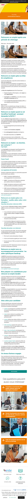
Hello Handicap (7, 325)
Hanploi (6, 319)
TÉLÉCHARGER (14, 371)
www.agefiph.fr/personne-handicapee (10, 268)
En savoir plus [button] (12, 497)
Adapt (5, 314)
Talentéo (6, 335)
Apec (5, 330)
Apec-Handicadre (11, 330)
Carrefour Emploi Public (9, 341)
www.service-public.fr (6, 195)
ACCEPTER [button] (21, 497)
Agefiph (6, 308)
